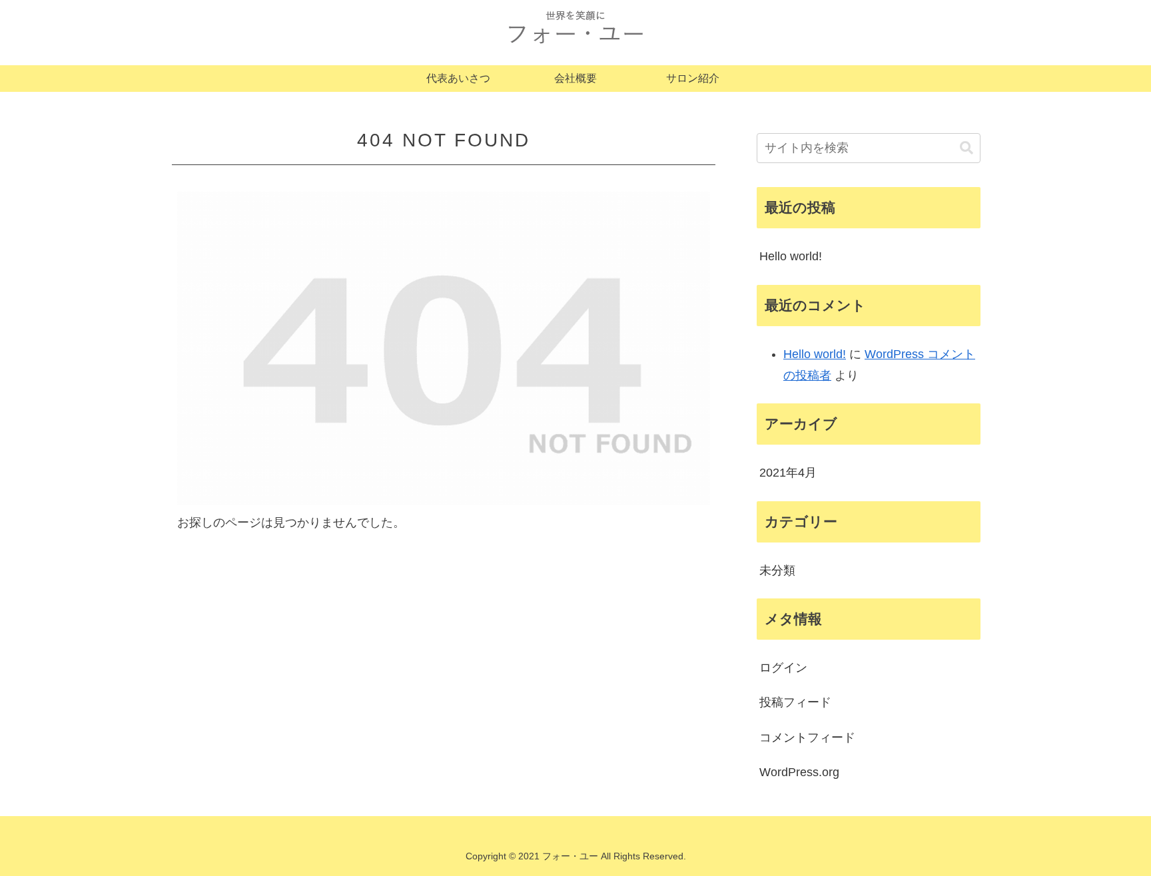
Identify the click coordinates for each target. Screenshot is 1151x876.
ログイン (783, 667)
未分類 (777, 570)
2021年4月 (788, 472)
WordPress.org (799, 772)
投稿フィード (795, 702)
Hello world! (790, 256)
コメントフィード (807, 737)
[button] (966, 148)
